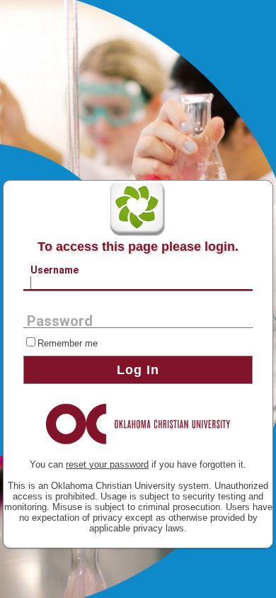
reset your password (107, 464)
